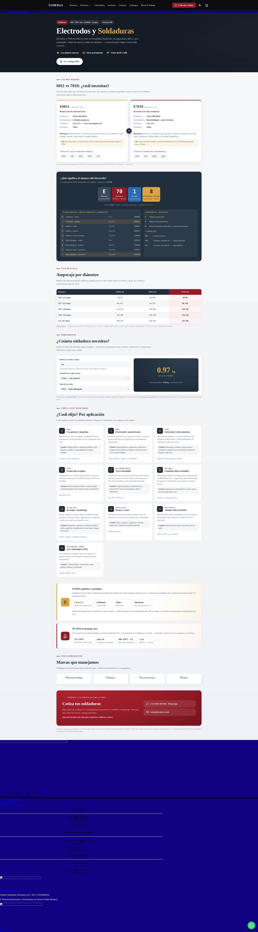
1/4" (98, 156)
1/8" (72, 156)
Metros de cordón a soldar (69, 360)
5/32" (81, 156)
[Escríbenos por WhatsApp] (251, 925)
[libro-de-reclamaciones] (21, 905)
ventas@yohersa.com (159, 712)
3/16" (90, 156)
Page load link (6, 931)
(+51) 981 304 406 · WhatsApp (163, 704)
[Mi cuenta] (200, 5)
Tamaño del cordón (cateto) (70, 373)
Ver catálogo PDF (71, 61)
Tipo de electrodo (66, 384)
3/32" (64, 156)
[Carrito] (207, 5)
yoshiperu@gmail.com (19, 11)
